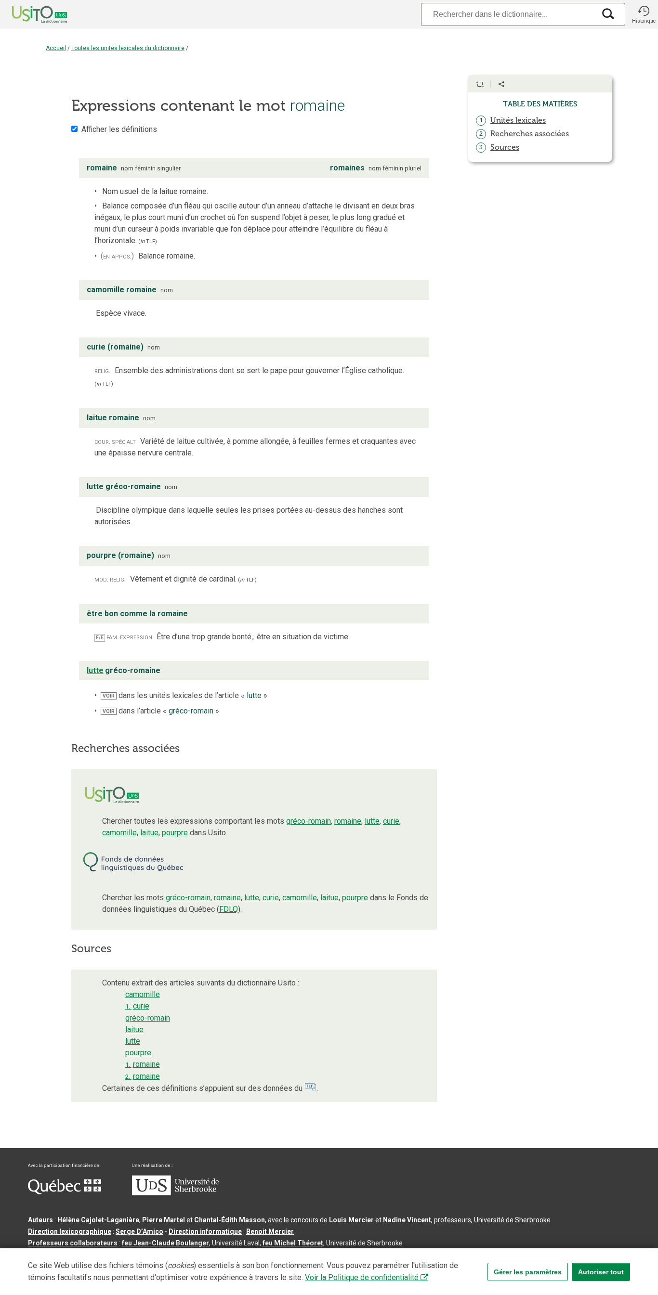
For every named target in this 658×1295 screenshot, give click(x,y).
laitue (149, 832)
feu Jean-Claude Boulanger (165, 1243)
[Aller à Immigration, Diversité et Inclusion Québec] (64, 1192)
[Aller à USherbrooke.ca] (175, 1193)
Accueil (56, 48)
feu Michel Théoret (293, 1243)
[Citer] (480, 84)
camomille (119, 832)
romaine (347, 821)
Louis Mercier (351, 1220)
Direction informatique (205, 1231)
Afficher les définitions (119, 129)
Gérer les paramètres (528, 1272)
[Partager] (501, 84)
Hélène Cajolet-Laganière (98, 1220)
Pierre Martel (163, 1220)
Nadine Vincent (407, 1220)
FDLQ (228, 909)
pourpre (175, 832)
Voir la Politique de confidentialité (362, 1277)
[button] (643, 14)
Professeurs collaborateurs (73, 1243)
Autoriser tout (601, 1272)
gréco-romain (308, 821)
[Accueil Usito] (29, 14)
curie (391, 821)
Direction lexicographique (69, 1231)
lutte (372, 821)
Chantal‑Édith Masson (229, 1220)
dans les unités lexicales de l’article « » (185, 695)
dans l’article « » (161, 710)
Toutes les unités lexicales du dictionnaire (127, 48)
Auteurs (40, 1220)
